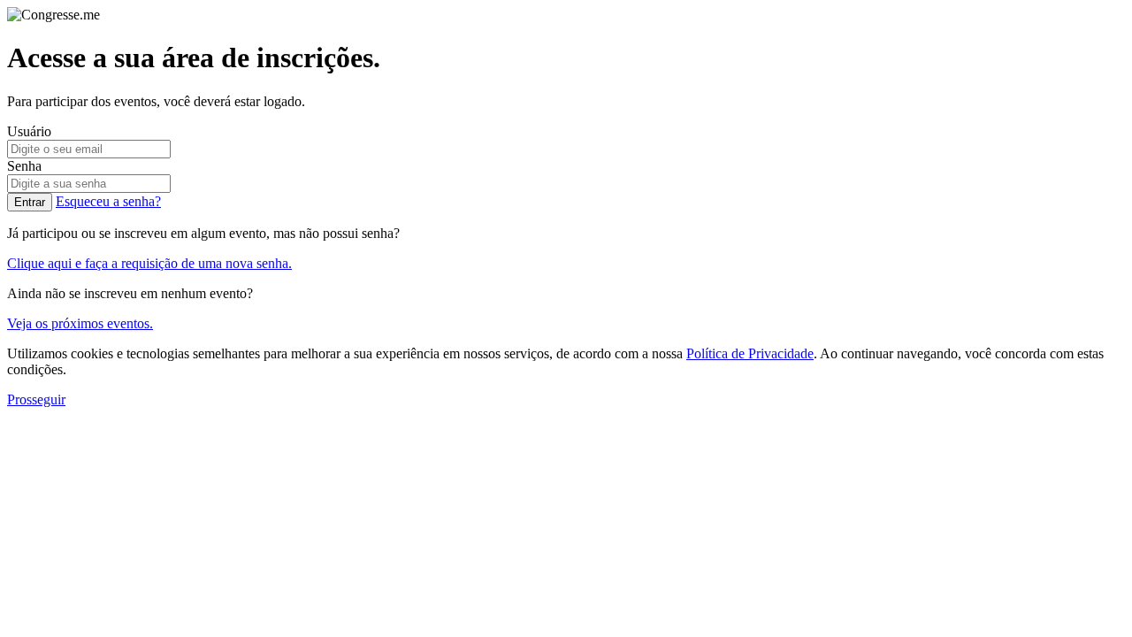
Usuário (29, 131)
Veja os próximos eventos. (80, 323)
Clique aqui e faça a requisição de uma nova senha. (149, 263)
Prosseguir (36, 399)
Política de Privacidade (750, 353)
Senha (24, 165)
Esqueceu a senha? (108, 201)
